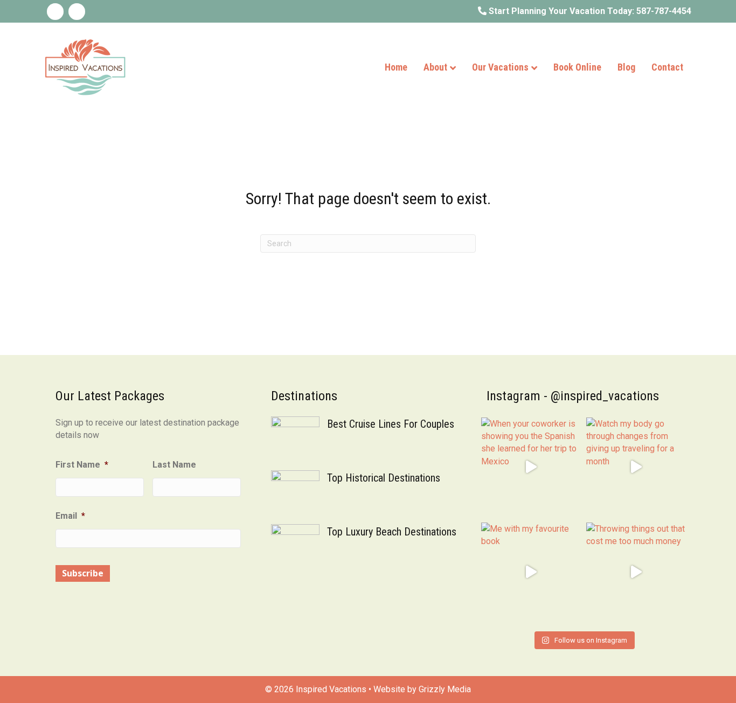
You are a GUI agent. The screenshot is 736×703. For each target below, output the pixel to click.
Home (396, 67)
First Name (81, 465)
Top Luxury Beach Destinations (391, 531)
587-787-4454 (663, 11)
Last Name (174, 465)
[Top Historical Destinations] (295, 494)
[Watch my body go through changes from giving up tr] (636, 467)
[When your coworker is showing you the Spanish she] (531, 467)
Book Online (577, 67)
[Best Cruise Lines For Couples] (295, 440)
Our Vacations (500, 67)
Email (70, 516)
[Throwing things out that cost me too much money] (636, 572)
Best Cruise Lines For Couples (390, 423)
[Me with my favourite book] (531, 572)
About (435, 67)
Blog (626, 67)
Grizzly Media (445, 689)
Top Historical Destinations (383, 477)
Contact (667, 67)
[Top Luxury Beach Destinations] (295, 547)
